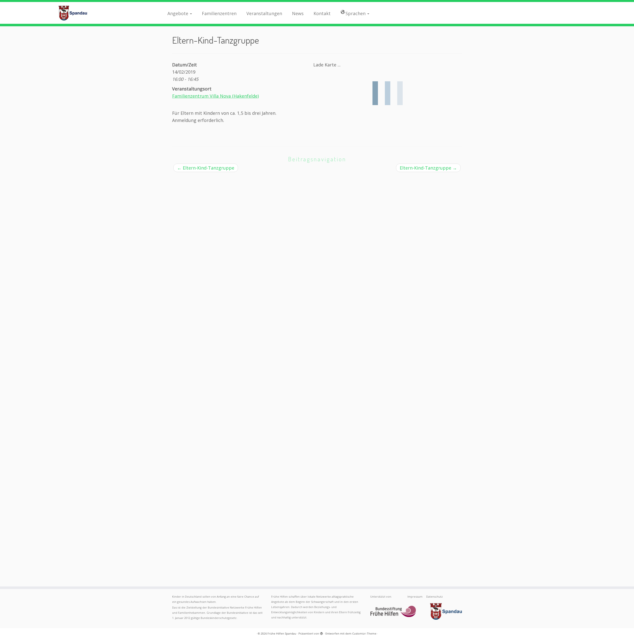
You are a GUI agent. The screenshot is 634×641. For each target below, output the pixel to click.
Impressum (415, 596)
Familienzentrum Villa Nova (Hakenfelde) (215, 96)
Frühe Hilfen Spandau (281, 633)
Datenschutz (434, 596)
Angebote (178, 13)
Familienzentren (219, 13)
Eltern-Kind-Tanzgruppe (205, 168)
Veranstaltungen (264, 13)
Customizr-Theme (364, 633)
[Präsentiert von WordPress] (321, 632)
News (298, 13)
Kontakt (322, 13)
